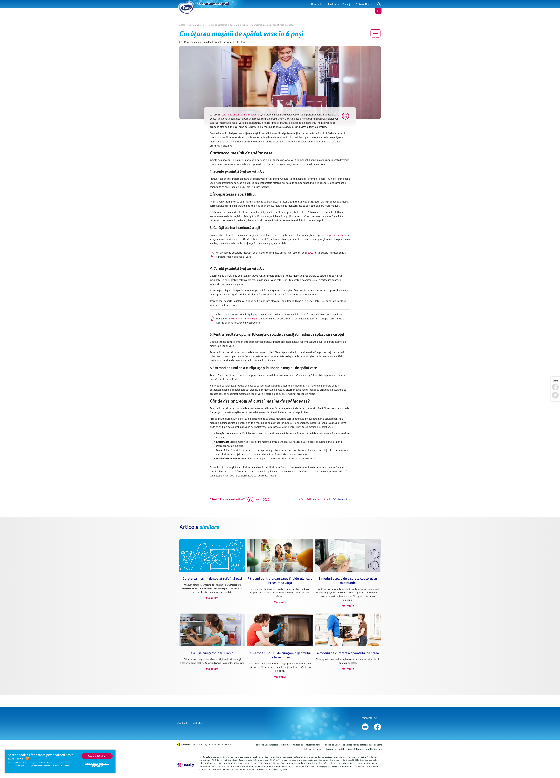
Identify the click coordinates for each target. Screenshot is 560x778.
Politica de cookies (313, 749)
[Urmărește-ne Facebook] (377, 726)
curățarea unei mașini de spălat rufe (241, 114)
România (185, 744)
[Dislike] (266, 499)
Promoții (346, 4)
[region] (60, 761)
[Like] (250, 499)
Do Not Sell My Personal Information (97, 764)
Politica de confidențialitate (306, 744)
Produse (332, 4)
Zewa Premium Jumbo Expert (243, 318)
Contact (182, 723)
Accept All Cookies (97, 756)
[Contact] (378, 11)
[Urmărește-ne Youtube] (365, 726)
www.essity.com (279, 769)
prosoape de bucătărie (334, 235)
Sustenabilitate (363, 4)
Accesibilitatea (355, 749)
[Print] (345, 116)
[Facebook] (555, 387)
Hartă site (196, 723)
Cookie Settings (374, 749)
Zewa (311, 252)
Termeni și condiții (335, 749)
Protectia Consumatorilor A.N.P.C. (272, 744)
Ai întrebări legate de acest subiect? (316, 499)
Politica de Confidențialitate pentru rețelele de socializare (353, 744)
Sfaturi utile (316, 4)
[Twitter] (555, 395)
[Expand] (324, 4)
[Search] (379, 4)
